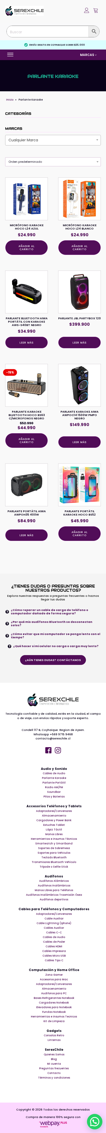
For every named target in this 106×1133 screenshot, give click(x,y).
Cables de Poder (54, 941)
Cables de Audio (54, 773)
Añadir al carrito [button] (27, 247)
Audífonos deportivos (54, 899)
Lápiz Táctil (54, 829)
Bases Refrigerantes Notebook (54, 998)
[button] (95, 11)
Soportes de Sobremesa (54, 848)
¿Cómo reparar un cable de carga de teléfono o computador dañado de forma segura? (49, 611)
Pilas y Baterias (54, 796)
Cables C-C (54, 932)
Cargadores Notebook (54, 1002)
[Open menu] (11, 54)
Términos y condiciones (54, 1077)
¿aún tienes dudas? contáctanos (53, 660)
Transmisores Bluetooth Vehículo (54, 862)
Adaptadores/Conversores (54, 811)
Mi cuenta (54, 1063)
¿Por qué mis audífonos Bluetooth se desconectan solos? (51, 623)
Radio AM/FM (54, 787)
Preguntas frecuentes (54, 1068)
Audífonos (54, 876)
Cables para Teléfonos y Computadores (54, 909)
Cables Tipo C (54, 960)
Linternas (54, 1040)
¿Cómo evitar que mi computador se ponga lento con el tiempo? (55, 635)
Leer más (27, 343)
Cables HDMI (54, 946)
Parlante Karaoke (54, 778)
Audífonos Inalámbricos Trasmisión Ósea (54, 894)
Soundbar (54, 792)
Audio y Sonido (54, 769)
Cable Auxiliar (54, 918)
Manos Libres (54, 834)
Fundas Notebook (54, 1012)
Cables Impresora (54, 951)
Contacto (53, 1073)
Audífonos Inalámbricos (54, 885)
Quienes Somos (54, 1054)
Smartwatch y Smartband (54, 843)
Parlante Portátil (54, 782)
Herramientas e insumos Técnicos (54, 839)
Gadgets (54, 1031)
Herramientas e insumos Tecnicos (54, 1016)
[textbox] (53, 140)
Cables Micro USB (54, 955)
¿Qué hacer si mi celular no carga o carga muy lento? (56, 646)
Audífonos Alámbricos (54, 881)
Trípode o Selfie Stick (54, 866)
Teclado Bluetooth (54, 857)
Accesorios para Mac (54, 979)
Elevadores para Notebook (54, 1007)
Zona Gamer (54, 974)
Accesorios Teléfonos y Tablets (54, 806)
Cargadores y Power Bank (54, 820)
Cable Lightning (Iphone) (54, 923)
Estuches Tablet (54, 825)
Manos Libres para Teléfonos (54, 890)
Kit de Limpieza (54, 1021)
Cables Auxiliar (54, 928)
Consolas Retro (54, 1035)
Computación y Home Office (54, 970)
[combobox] (53, 140)
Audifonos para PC (54, 993)
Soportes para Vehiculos (54, 852)
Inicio (9, 100)
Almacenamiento (54, 815)
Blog (54, 1059)
